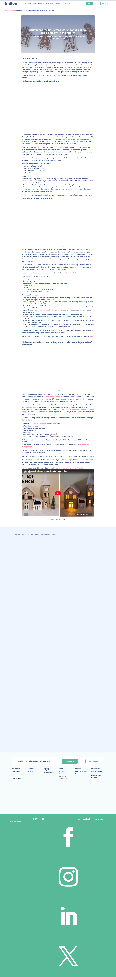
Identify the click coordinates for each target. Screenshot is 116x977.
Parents (17, 534)
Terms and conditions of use (97, 772)
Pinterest (60, 391)
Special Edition (12, 10)
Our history (30, 771)
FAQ (76, 774)
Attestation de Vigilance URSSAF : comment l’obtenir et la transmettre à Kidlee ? (46, 665)
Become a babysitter (48, 772)
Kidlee (31, 75)
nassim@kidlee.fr (25, 599)
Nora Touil (23, 739)
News (54, 534)
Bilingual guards (16, 771)
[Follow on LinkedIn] (68, 916)
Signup (89, 3)
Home (6, 10)
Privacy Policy (94, 777)
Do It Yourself (74, 36)
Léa (35, 36)
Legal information (96, 775)
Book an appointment (81, 771)
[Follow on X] (68, 956)
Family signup (70, 761)
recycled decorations (53, 397)
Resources (67, 3)
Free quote (28, 3)
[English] (81, 4)
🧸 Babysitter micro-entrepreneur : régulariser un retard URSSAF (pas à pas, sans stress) (49, 596)
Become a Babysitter (38, 3)
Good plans (51, 36)
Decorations (65, 36)
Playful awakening (16, 778)
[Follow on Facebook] (68, 837)
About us (58, 3)
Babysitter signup (93, 761)
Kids (57, 38)
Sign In (104, 3)
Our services (49, 3)
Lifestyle (62, 38)
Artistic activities (16, 776)
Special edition (63, 778)
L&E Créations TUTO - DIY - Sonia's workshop (70, 468)
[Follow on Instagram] (68, 876)
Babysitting (25, 534)
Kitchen (58, 36)
